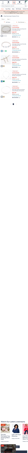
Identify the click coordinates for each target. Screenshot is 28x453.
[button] (3, 3)
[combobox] (12, 6)
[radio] (1, 35)
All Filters (8, 22)
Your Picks (7, 9)
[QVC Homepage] (1, 16)
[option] (14, 12)
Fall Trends (18, 9)
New (13, 9)
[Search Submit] (25, 6)
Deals (2, 9)
